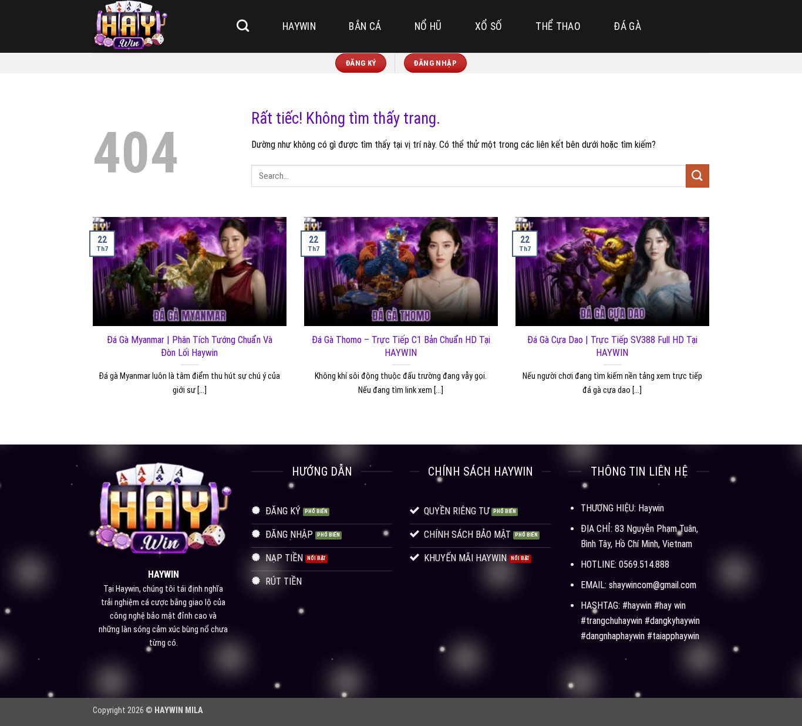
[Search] (243, 25)
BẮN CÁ (365, 26)
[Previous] (90, 321)
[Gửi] (697, 175)
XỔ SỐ (489, 26)
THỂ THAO (558, 26)
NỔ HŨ (428, 26)
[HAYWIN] (151, 26)
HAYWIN (299, 26)
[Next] (711, 321)
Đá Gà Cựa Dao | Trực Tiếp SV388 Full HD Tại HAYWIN (612, 346)
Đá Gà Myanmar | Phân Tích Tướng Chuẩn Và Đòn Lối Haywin (189, 346)
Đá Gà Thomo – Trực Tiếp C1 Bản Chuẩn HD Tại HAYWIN (401, 346)
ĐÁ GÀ (627, 26)
